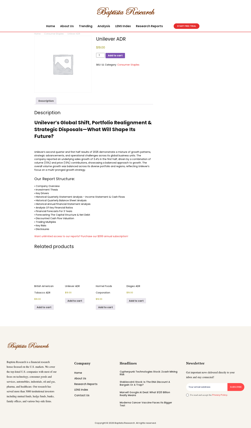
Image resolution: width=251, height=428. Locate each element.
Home (37, 33)
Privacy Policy (219, 395)
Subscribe (236, 387)
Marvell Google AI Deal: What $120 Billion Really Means (145, 394)
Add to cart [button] (44, 307)
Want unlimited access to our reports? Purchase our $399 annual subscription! (81, 236)
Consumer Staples (54, 33)
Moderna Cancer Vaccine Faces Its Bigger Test (146, 404)
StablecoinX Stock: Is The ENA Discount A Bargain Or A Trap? (145, 383)
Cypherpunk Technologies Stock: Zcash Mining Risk (148, 373)
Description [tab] (46, 101)
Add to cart (115, 55)
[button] (169, 26)
